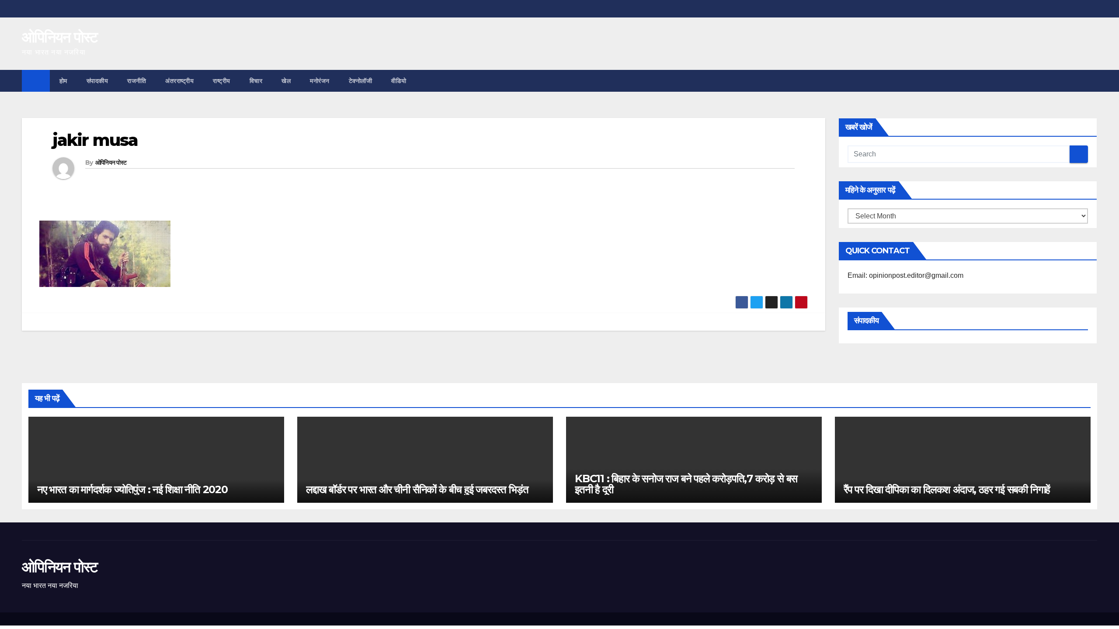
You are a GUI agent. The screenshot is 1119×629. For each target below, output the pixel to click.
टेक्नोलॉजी (360, 81)
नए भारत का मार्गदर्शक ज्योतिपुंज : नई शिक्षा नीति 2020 (132, 489)
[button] (1091, 80)
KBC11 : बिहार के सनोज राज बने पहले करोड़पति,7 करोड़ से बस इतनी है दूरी (686, 484)
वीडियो (399, 81)
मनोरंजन (320, 81)
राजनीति (136, 81)
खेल (286, 81)
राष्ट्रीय (221, 81)
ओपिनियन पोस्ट (59, 37)
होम (63, 81)
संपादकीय (97, 81)
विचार (256, 81)
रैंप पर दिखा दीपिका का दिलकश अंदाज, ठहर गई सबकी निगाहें (947, 489)
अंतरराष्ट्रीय (179, 81)
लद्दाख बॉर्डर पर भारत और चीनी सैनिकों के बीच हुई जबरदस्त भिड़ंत (417, 489)
